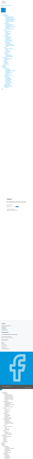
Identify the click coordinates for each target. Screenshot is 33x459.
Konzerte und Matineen (9, 48)
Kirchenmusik (8, 80)
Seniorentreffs (8, 43)
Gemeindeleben (5, 14)
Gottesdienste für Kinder (10, 20)
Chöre (7, 49)
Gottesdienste (6, 15)
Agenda (4, 65)
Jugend (5, 30)
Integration (7, 54)
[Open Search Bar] (2, 6)
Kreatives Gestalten (8, 417)
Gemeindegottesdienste (9, 394)
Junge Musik (7, 429)
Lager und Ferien (8, 33)
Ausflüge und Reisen (9, 44)
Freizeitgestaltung (9, 25)
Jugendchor (8, 34)
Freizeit (7, 32)
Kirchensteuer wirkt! (8, 452)
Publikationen (5, 66)
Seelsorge (4, 440)
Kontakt (14, 210)
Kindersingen (8, 27)
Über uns (4, 67)
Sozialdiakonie (8, 78)
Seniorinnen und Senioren (7, 418)
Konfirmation (6, 59)
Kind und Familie (6, 23)
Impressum (26, 387)
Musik (5, 47)
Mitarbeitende (6, 76)
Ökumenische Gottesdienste (10, 19)
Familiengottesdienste (8, 395)
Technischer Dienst (9, 82)
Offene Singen (7, 428)
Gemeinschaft (8, 36)
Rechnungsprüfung (9, 72)
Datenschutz (29, 387)
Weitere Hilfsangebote (9, 56)
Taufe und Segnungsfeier (8, 58)
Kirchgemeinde (6, 68)
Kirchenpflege (8, 71)
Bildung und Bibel (8, 37)
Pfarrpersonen (8, 77)
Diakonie (5, 53)
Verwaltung (7, 83)
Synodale (6, 451)
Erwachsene (6, 35)
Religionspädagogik (9, 79)
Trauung (5, 60)
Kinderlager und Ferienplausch (10, 26)
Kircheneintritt (6, 64)
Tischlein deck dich (9, 55)
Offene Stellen (6, 87)
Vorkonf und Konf (8, 31)
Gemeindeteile (8, 69)
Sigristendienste (8, 81)
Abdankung (6, 61)
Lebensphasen (5, 57)
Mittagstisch (8, 42)
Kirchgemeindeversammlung (10, 70)
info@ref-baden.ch (5, 330)
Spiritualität (7, 38)
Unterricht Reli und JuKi (9, 24)
